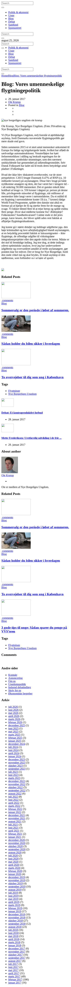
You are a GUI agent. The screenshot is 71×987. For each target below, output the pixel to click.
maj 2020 (13, 861)
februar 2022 (15, 809)
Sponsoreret (14, 27)
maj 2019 (13, 898)
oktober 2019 (15, 883)
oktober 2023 (15, 765)
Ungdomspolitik (17, 684)
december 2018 (16, 914)
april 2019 (13, 902)
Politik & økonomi (18, 12)
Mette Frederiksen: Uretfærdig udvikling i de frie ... (31, 438)
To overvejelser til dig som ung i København (32, 377)
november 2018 (16, 917)
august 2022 (15, 793)
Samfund (13, 24)
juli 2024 (13, 747)
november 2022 (16, 784)
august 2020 (15, 852)
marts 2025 (14, 734)
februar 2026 (15, 722)
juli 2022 (13, 796)
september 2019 (17, 886)
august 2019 (15, 889)
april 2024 (13, 753)
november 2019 (16, 880)
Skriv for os (14, 690)
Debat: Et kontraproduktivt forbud (22, 412)
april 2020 (13, 864)
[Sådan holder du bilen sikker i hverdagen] (16, 330)
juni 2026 (13, 709)
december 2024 (16, 743)
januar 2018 (14, 945)
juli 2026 (13, 706)
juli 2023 (13, 771)
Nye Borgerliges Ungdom (22, 393)
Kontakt (12, 674)
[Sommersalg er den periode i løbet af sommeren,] (16, 297)
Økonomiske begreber (20, 693)
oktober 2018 (15, 920)
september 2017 (17, 957)
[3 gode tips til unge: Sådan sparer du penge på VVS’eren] (16, 614)
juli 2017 (13, 964)
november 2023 (16, 762)
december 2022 (16, 781)
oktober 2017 (15, 954)
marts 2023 (14, 778)
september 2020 (17, 849)
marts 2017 (14, 976)
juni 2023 (13, 774)
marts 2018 (14, 942)
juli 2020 (13, 855)
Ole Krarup (14, 102)
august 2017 (15, 960)
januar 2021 (14, 836)
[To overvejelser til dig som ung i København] (16, 364)
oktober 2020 (15, 846)
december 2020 (16, 840)
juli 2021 (13, 824)
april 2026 (13, 716)
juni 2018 (13, 933)
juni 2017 (13, 967)
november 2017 (16, 951)
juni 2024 (13, 750)
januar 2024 (14, 756)
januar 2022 (14, 812)
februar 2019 (15, 908)
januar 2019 (14, 911)
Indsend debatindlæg (19, 687)
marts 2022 (14, 805)
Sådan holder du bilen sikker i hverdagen (30, 343)
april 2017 (13, 973)
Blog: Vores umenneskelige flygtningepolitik (37, 75)
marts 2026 (14, 719)
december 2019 (16, 877)
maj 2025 (13, 731)
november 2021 (16, 818)
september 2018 (17, 923)
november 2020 (16, 843)
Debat (11, 21)
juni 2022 (13, 799)
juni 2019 (13, 895)
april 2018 (13, 939)
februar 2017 (15, 979)
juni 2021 (13, 827)
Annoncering (15, 678)
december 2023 (16, 759)
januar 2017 (14, 982)
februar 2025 (15, 737)
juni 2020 (13, 858)
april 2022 (13, 802)
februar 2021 (15, 833)
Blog (11, 18)
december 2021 (16, 815)
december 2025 (16, 725)
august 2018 (15, 926)
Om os (12, 681)
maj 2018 (13, 936)
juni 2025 (13, 728)
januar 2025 (14, 740)
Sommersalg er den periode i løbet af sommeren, (35, 310)
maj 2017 (13, 970)
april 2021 (13, 830)
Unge (11, 15)
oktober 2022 (15, 787)
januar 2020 (14, 874)
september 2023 (17, 768)
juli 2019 (13, 892)
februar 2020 (15, 871)
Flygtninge (14, 390)
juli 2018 (13, 929)
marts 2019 (14, 905)
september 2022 (17, 790)
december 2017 (16, 948)
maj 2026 (13, 712)
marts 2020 (14, 867)
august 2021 (15, 821)
